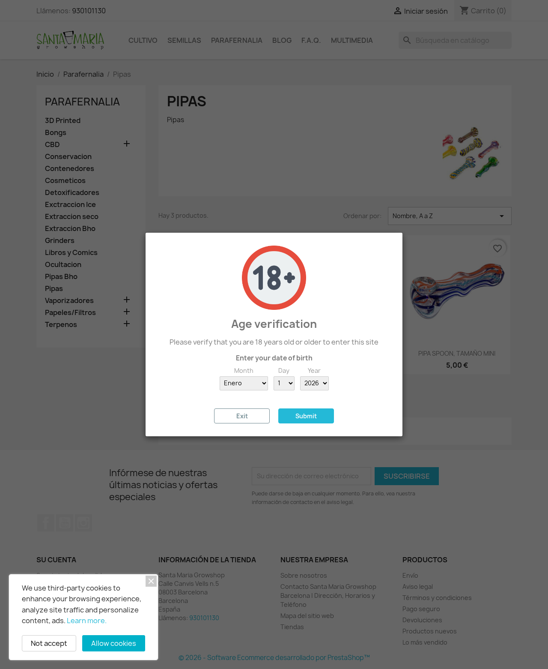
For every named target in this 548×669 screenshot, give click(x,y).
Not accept (49, 643)
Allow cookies (113, 643)
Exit (242, 416)
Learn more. (87, 620)
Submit (306, 416)
